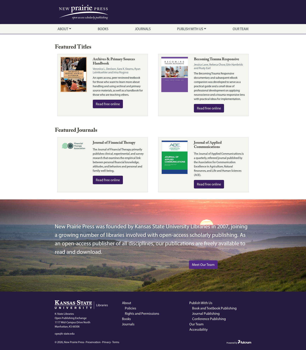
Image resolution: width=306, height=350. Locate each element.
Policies (130, 308)
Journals (143, 29)
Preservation (93, 342)
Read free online (108, 104)
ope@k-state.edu (65, 333)
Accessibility (198, 329)
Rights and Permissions (142, 313)
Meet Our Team (203, 264)
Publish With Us (190, 29)
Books (103, 29)
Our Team (240, 29)
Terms (115, 342)
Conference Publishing (209, 319)
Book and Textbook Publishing (214, 308)
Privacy (106, 342)
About (63, 29)
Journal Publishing (206, 313)
